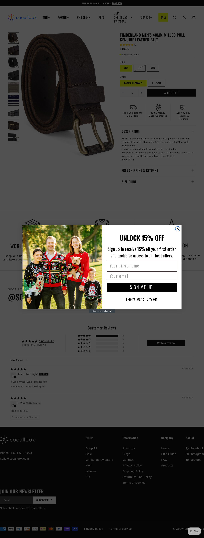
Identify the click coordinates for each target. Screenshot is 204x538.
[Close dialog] (177, 228)
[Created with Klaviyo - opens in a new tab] (102, 311)
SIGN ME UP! (142, 287)
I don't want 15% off (142, 298)
